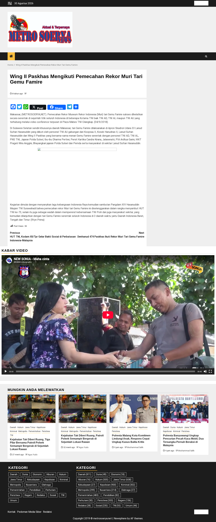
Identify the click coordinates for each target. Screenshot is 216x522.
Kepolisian (41, 427)
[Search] (206, 56)
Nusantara (31, 485)
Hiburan (50, 474)
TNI (11, 435)
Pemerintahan (35, 431)
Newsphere (120, 518)
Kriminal (13, 431)
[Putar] (5, 371)
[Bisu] (205, 371)
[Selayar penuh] (210, 371)
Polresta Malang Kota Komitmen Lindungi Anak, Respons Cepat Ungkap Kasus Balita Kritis (131, 438)
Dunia (173, 427)
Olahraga (46, 485)
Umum (13, 500)
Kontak (11, 511)
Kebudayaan (33, 479)
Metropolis (22, 431)
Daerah (13, 427)
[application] (108, 315)
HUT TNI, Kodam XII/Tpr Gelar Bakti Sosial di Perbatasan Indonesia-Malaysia (43, 236)
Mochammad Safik (135, 447)
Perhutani (51, 490)
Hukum (20, 427)
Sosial (53, 495)
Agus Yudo (32, 455)
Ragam (28, 495)
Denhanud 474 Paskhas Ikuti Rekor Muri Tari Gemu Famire (110, 234)
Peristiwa (46, 431)
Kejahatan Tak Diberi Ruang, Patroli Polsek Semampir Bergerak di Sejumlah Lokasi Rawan (82, 438)
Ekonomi (37, 474)
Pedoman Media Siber (29, 511)
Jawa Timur (30, 427)
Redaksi (41, 495)
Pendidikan (35, 490)
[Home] (11, 56)
